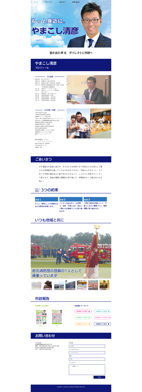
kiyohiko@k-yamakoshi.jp (46, 347)
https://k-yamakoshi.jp (45, 349)
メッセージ (72, 362)
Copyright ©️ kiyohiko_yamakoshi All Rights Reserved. (71, 386)
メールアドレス (74, 349)
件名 (70, 356)
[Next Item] (108, 251)
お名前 (71, 343)
